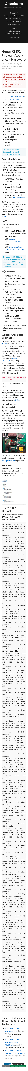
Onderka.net (14, 4)
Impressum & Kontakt (14, 33)
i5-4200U (16, 100)
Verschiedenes (14, 24)
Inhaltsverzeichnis (14, 31)
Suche (14, 29)
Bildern (4, 344)
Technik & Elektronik (14, 19)
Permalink (8, 1064)
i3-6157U (8, 100)
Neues (14, 13)
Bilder (4, 216)
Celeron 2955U (10, 97)
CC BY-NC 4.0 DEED (18, 1064)
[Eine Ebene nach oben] (14, 1024)
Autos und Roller (14, 21)
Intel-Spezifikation (8, 461)
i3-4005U (20, 97)
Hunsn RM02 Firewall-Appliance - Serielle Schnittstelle (13, 1042)
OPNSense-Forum (18, 198)
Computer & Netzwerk (14, 16)
